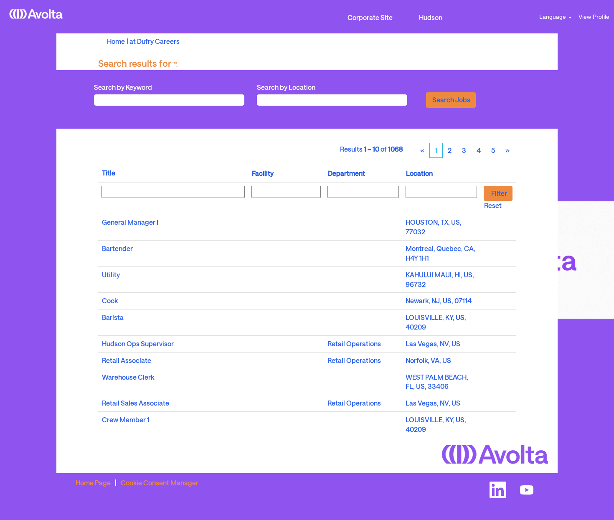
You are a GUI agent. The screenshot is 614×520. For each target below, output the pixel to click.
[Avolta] (36, 14)
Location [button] (419, 173)
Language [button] (553, 16)
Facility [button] (263, 173)
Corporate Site (370, 17)
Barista (113, 317)
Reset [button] (493, 205)
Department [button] (346, 173)
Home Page (93, 483)
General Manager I (130, 222)
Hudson (430, 17)
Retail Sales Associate (135, 403)
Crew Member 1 (126, 420)
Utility (111, 275)
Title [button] (108, 173)
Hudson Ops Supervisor (138, 344)
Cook (110, 300)
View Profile (593, 16)
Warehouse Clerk (128, 377)
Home (116, 41)
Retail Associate (126, 360)
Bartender (117, 248)
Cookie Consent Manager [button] (159, 483)
